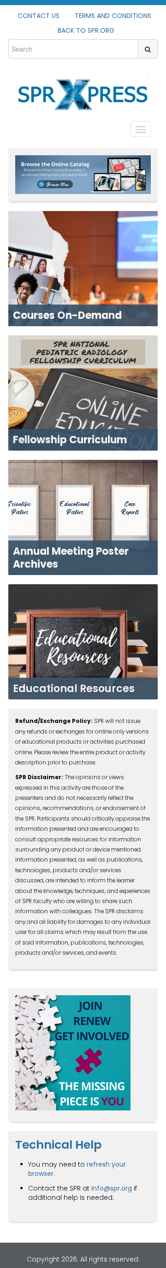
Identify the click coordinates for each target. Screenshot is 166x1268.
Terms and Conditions (113, 15)
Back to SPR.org (86, 30)
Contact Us (38, 15)
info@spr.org (111, 1188)
